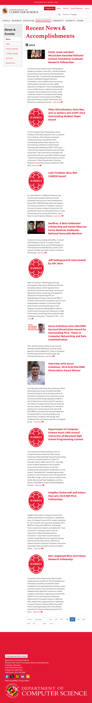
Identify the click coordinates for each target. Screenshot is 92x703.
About (59, 8)
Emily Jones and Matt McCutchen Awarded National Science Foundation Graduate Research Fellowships (65, 57)
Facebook (7, 676)
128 (78, 619)
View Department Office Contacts (16, 656)
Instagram (17, 676)
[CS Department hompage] (46, 690)
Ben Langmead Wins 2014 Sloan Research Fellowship (67, 557)
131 (34, 623)
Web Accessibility (11, 680)
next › (45, 623)
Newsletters (10, 63)
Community (58, 20)
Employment (49, 8)
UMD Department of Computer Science (20, 11)
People (6, 20)
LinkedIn (22, 676)
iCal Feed (9, 58)
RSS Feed (28, 676)
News (8, 39)
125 (61, 619)
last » (52, 623)
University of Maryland (46, 2)
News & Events (43, 20)
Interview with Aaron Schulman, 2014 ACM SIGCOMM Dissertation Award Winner (66, 367)
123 (50, 619)
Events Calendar (12, 49)
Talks (8, 44)
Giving (80, 20)
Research (17, 20)
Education (28, 20)
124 (56, 619)
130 (28, 623)
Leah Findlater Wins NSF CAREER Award (62, 174)
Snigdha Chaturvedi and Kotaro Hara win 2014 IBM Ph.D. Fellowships (67, 496)
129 (83, 619)
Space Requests (76, 8)
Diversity (70, 20)
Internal (65, 8)
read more (57, 102)
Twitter (12, 676)
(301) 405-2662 (19, 672)
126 (67, 619)
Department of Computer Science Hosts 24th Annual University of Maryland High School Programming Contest (65, 434)
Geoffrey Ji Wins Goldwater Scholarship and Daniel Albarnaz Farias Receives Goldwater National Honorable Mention (67, 228)
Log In (87, 8)
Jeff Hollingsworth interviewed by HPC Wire (67, 261)
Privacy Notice (24, 680)
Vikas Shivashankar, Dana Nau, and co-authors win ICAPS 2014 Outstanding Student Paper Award (66, 114)
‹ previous (38, 619)
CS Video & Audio (12, 53)
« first (29, 619)
